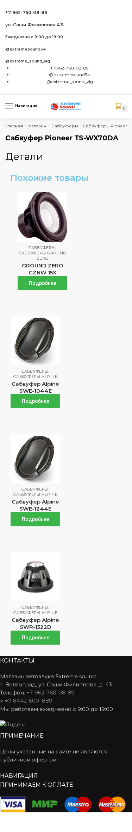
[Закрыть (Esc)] (8, 819)
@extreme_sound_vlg (27, 61)
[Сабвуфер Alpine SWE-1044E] (35, 340)
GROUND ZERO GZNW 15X (42, 269)
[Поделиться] (25, 819)
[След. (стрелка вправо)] (25, 828)
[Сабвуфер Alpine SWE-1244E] (35, 459)
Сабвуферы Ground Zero (42, 256)
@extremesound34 (25, 49)
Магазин (36, 125)
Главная (14, 125)
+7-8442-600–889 (28, 700)
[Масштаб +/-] (60, 819)
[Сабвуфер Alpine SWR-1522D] (35, 576)
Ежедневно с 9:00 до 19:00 (34, 37)
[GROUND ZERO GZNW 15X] (42, 217)
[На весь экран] (43, 819)
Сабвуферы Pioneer (105, 125)
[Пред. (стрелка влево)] (8, 828)
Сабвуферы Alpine (35, 376)
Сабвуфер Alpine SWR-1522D (35, 623)
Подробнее (42, 283)
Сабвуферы (64, 125)
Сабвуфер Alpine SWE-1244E (35, 505)
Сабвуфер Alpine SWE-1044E (35, 387)
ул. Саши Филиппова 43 (34, 24)
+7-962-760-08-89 (26, 12)
